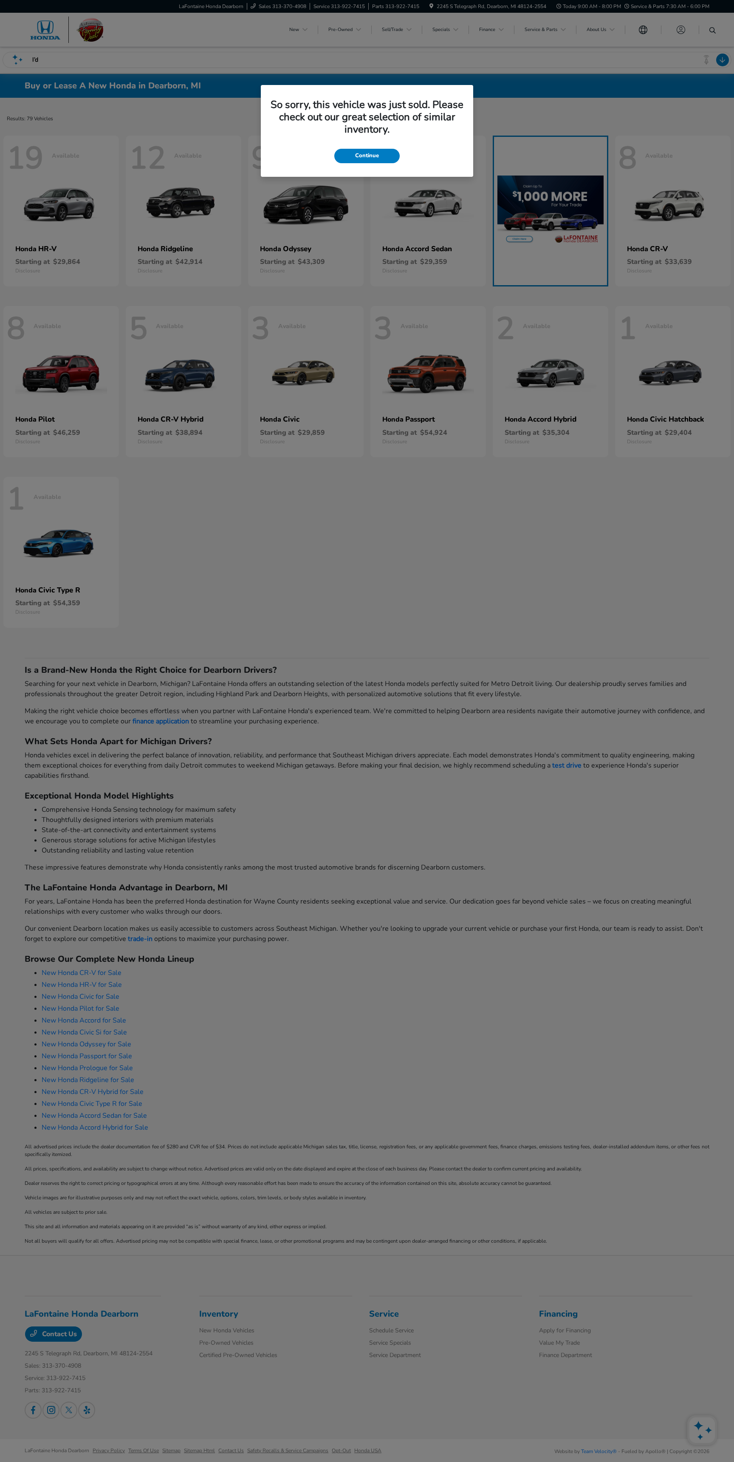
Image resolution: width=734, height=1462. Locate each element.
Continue (367, 155)
